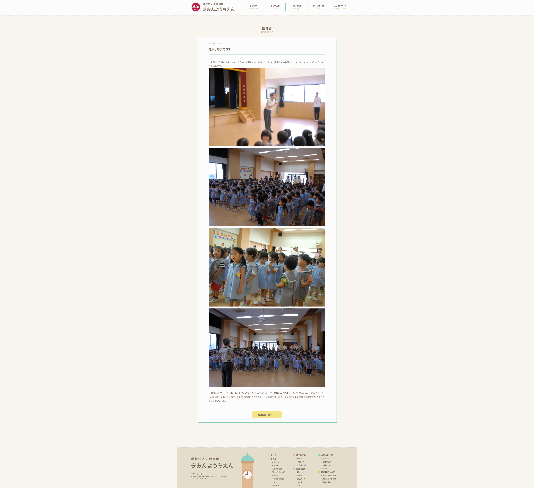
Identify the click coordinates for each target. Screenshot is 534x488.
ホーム (273, 455)
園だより (325, 468)
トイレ (299, 485)
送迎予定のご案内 (329, 479)
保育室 (299, 482)
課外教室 (275, 475)
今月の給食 (326, 462)
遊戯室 (299, 475)
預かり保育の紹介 (278, 472)
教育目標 (275, 462)
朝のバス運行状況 (329, 475)
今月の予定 (326, 465)
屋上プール (301, 479)
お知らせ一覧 (327, 455)
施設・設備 (300, 468)
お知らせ (325, 458)
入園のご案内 (277, 469)
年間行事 (300, 462)
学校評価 (275, 485)
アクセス (275, 482)
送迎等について (328, 472)
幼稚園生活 (301, 465)
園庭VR (300, 472)
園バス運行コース (329, 482)
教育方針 (275, 465)
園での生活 (301, 455)
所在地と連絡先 (278, 479)
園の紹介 (274, 458)
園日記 (299, 458)
